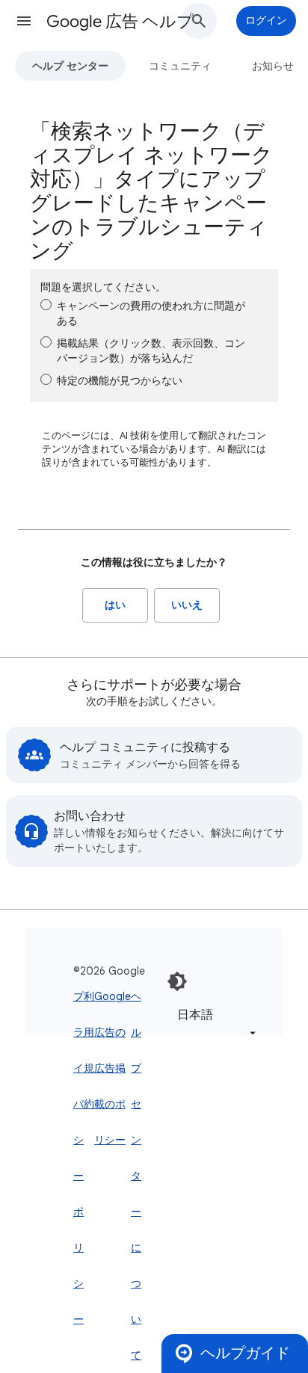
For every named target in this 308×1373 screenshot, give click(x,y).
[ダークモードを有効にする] (177, 981)
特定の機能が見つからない (119, 380)
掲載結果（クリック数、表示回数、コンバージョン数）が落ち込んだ (151, 350)
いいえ (187, 605)
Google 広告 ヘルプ (120, 21)
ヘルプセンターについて (136, 1176)
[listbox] (213, 1023)
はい (115, 605)
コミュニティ (180, 65)
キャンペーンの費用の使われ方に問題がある (151, 313)
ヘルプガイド (245, 1353)
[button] (24, 21)
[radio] (46, 304)
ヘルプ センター (70, 65)
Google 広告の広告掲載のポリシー (112, 1068)
